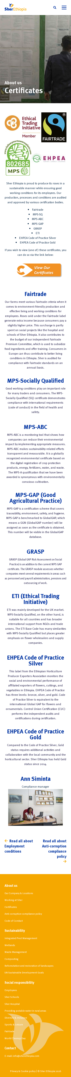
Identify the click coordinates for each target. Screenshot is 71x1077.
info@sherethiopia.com (26, 1056)
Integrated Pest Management (21, 938)
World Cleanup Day (15, 1038)
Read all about (19, 846)
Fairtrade (9, 1031)
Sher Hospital (12, 1004)
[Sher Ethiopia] (15, 7)
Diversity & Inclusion (16, 1018)
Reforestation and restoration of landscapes (29, 966)
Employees (11, 990)
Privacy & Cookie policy (23, 1071)
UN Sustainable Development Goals (24, 972)
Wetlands (10, 945)
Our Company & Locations (19, 893)
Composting (11, 959)
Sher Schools (12, 997)
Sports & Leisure (14, 1024)
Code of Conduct (14, 921)
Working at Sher (13, 900)
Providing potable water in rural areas (25, 1011)
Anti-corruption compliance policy (23, 914)
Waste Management (16, 952)
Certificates (11, 907)
